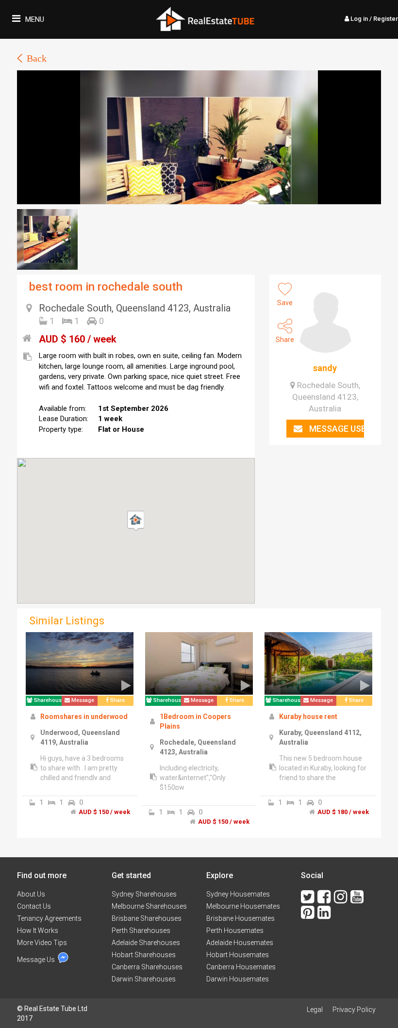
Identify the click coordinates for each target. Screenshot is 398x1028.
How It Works (37, 930)
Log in (373, 18)
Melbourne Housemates (243, 906)
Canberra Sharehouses (147, 967)
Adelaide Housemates (239, 942)
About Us (31, 894)
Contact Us (34, 906)
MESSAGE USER (335, 429)
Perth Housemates (235, 930)
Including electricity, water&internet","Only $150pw (193, 777)
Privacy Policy (354, 1009)
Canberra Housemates (241, 967)
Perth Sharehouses (141, 930)
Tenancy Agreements (49, 918)
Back (37, 58)
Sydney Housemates (238, 894)
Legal (315, 1009)
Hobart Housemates (237, 955)
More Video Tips (42, 942)
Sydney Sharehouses (144, 894)
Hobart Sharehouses (144, 955)
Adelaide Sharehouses (146, 942)
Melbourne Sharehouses (149, 906)
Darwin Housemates (237, 979)
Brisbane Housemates (240, 918)
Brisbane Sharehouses (147, 918)
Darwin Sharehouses (144, 979)
